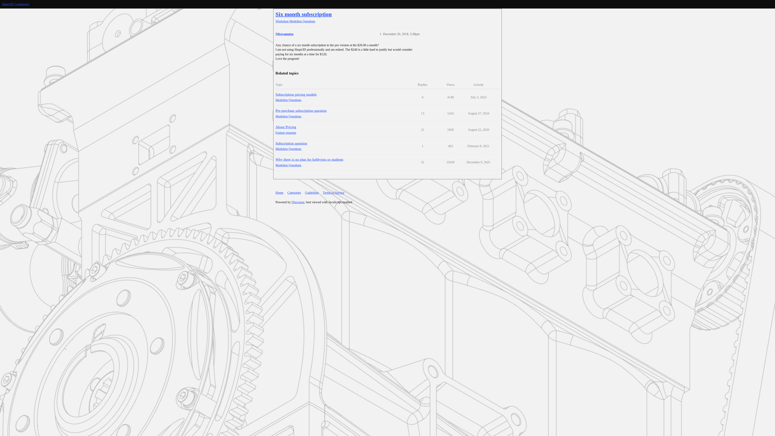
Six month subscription (303, 14)
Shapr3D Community (15, 4)
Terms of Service (333, 192)
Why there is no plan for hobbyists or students (309, 159)
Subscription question (291, 143)
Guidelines (312, 192)
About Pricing (285, 127)
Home (279, 192)
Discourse (298, 202)
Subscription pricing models (296, 94)
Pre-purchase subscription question (301, 111)
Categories (294, 192)
